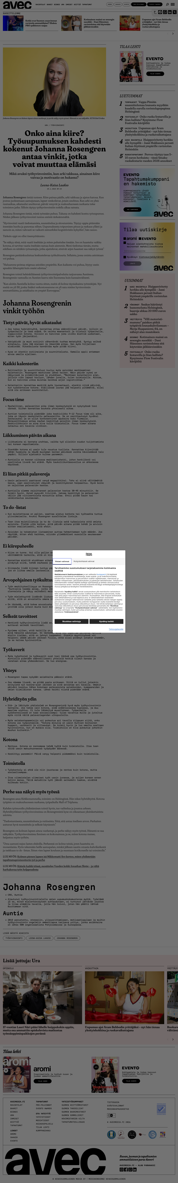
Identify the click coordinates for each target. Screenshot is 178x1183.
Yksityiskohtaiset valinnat (83, 561)
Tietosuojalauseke (116, 629)
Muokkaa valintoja (71, 621)
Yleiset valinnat (62, 561)
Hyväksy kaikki (106, 621)
